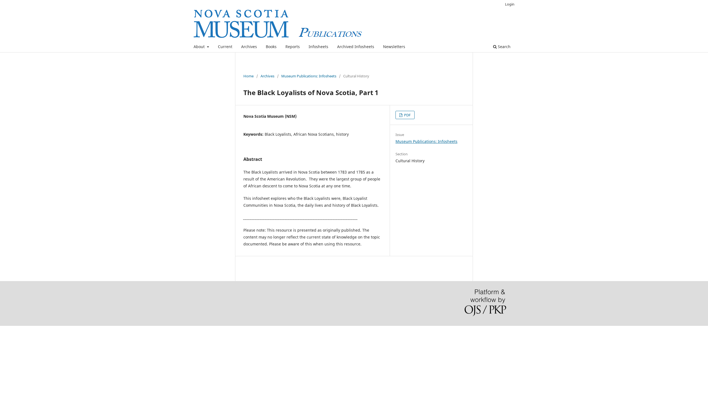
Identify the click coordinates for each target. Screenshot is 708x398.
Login (509, 4)
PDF (407, 114)
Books (271, 46)
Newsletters (394, 46)
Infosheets (318, 46)
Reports (292, 46)
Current (225, 46)
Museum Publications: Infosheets (308, 76)
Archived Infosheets (355, 46)
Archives (249, 46)
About (200, 46)
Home (248, 76)
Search (504, 46)
